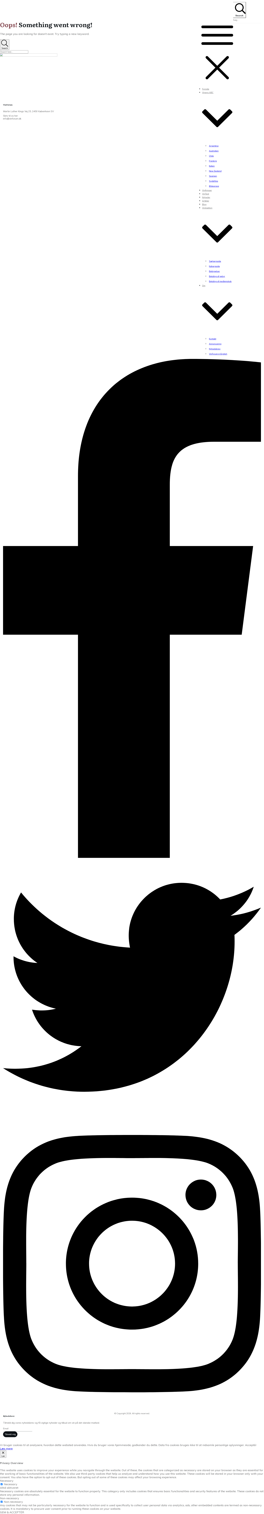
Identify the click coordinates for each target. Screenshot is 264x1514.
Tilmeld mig (10, 1434)
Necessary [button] (6, 1480)
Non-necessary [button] (9, 1498)
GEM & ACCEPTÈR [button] (12, 1512)
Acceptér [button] (251, 1445)
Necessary (10, 1484)
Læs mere (6, 1448)
